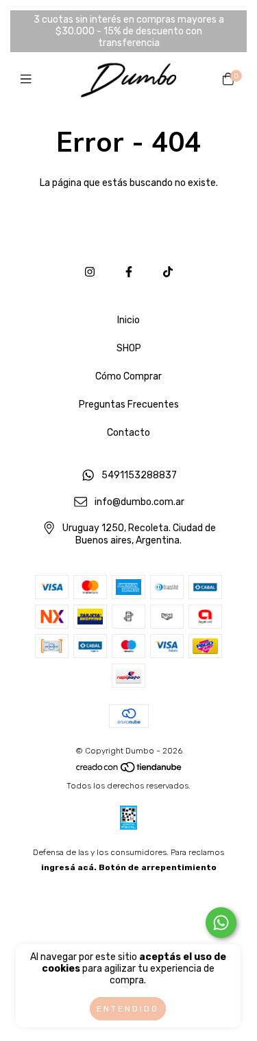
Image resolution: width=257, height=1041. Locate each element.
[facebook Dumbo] (128, 272)
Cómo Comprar (128, 376)
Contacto (128, 432)
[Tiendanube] (129, 770)
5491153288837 (139, 475)
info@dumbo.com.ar (139, 502)
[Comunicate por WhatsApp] (221, 922)
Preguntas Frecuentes (129, 404)
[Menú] (29, 79)
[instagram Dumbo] (89, 272)
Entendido (128, 1009)
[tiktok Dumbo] (167, 272)
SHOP (129, 348)
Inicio (128, 320)
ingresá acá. (69, 867)
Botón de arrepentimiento (158, 867)
